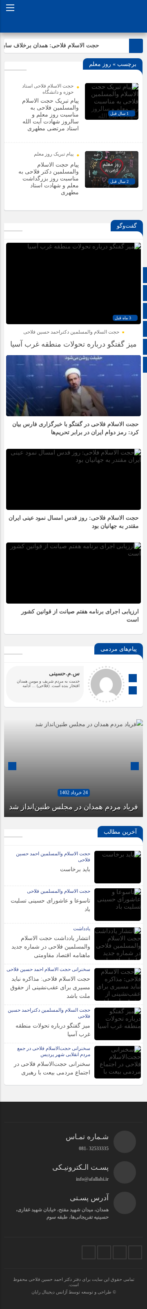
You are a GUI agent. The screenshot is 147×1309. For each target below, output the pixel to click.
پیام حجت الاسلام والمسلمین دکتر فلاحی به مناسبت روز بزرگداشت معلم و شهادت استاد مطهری (48, 178)
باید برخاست (75, 869)
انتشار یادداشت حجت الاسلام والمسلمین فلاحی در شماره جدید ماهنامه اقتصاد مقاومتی (50, 946)
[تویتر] (135, 1252)
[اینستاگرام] (120, 1252)
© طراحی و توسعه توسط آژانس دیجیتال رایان (73, 1291)
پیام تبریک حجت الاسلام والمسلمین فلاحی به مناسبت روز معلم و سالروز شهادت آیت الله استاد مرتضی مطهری (50, 115)
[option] (73, 768)
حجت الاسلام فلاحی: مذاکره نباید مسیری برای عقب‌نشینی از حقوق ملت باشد (50, 987)
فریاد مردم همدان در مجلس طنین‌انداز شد (73, 807)
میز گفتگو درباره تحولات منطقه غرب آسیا (73, 344)
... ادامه (29, 685)
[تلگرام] (104, 1252)
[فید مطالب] (89, 1252)
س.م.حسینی (64, 673)
